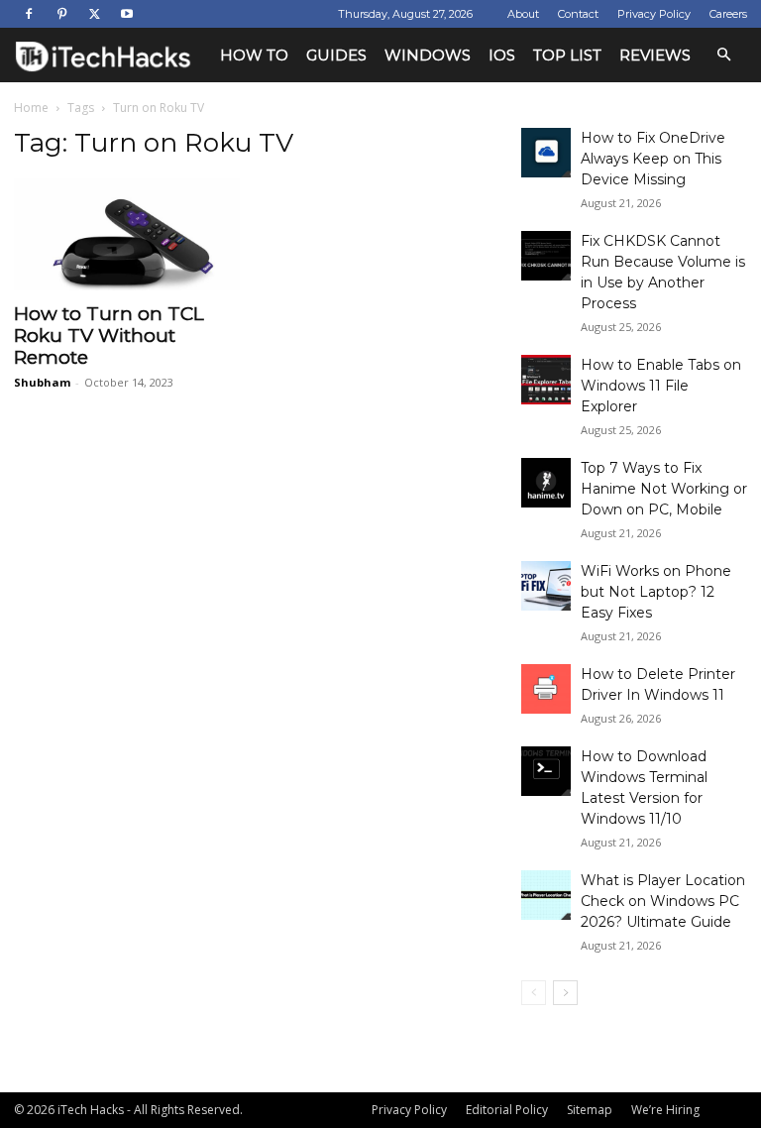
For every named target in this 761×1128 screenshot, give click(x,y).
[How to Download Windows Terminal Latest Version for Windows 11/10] (546, 771)
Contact (578, 14)
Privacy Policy (654, 14)
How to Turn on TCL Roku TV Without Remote (109, 335)
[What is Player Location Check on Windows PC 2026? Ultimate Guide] (546, 895)
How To (254, 55)
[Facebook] (29, 14)
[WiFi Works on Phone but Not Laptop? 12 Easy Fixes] (546, 586)
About (523, 14)
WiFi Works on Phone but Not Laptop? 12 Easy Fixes (656, 591)
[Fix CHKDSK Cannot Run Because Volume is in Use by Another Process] (546, 256)
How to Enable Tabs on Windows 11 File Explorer (661, 385)
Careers (728, 14)
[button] (723, 55)
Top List (567, 55)
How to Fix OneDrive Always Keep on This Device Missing (653, 158)
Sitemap (589, 1109)
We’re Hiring (665, 1109)
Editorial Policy (507, 1109)
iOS (502, 55)
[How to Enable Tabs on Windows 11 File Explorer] (546, 379)
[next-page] (565, 992)
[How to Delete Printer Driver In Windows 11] (546, 689)
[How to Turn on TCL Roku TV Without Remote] (127, 234)
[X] (94, 14)
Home (31, 107)
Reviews (655, 55)
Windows (427, 55)
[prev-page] (533, 992)
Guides (336, 55)
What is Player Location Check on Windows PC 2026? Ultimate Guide (663, 901)
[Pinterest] (61, 14)
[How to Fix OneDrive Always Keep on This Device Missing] (546, 152)
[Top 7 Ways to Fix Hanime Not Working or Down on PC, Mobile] (546, 483)
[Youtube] (127, 14)
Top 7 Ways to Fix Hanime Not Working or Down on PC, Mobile (664, 488)
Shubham (42, 382)
